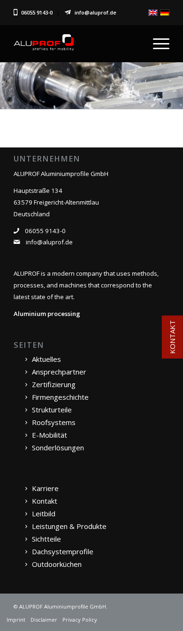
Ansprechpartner (59, 371)
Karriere (45, 488)
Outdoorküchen (57, 564)
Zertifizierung (54, 384)
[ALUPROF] (76, 43)
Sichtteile (46, 538)
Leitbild (43, 513)
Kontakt (44, 501)
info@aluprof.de (95, 12)
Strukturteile (52, 409)
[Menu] (156, 43)
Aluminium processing (47, 313)
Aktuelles (46, 359)
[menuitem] (156, 43)
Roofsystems (54, 422)
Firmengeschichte (60, 397)
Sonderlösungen (58, 447)
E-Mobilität (49, 435)
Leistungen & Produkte (69, 526)
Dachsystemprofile (62, 551)
